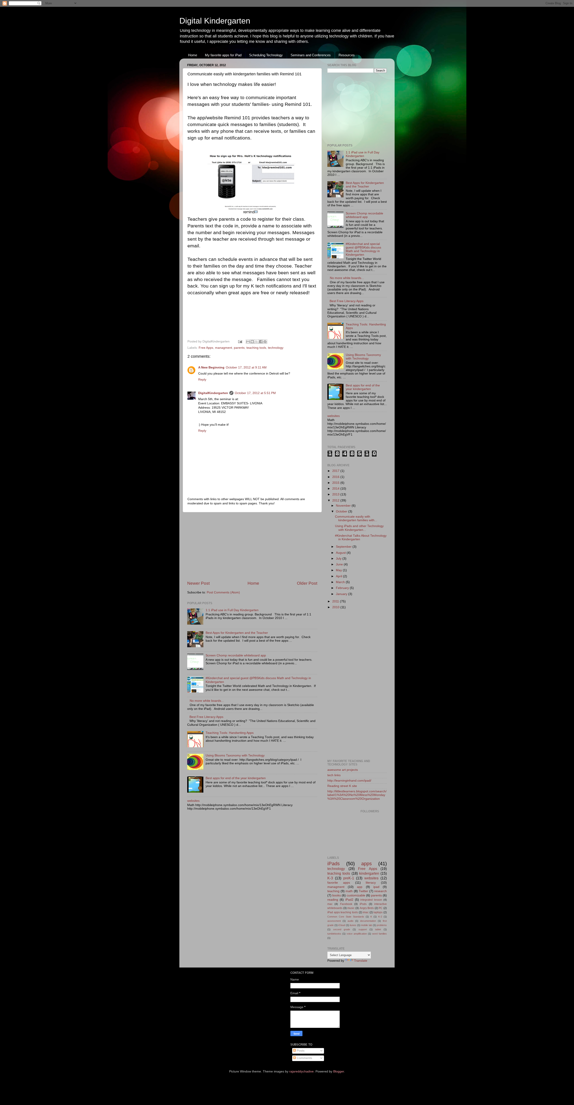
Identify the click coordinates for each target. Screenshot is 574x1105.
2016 (336, 477)
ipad (376, 887)
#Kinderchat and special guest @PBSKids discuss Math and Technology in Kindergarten (363, 249)
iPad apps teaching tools (342, 912)
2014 (336, 488)
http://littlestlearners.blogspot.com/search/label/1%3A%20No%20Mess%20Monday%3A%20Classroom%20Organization (357, 795)
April (339, 576)
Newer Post (198, 583)
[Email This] (248, 341)
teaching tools (256, 347)
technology (275, 347)
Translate (360, 960)
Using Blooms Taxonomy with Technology (235, 755)
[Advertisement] (252, 546)
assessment (334, 921)
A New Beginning (211, 367)
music (350, 908)
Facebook (346, 904)
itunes (353, 925)
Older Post (307, 583)
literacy (371, 882)
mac (330, 904)
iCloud (341, 925)
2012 (336, 500)
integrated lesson (371, 899)
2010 (336, 607)
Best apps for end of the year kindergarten (236, 778)
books (336, 895)
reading (332, 899)
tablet (378, 929)
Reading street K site (342, 786)
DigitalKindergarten (213, 393)
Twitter (363, 891)
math (349, 891)
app (359, 887)
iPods (363, 904)
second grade (341, 929)
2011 (336, 601)
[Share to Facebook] (261, 341)
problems (382, 925)
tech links (334, 775)
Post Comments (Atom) (223, 592)
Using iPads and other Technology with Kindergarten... (359, 527)
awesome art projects (342, 770)
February (343, 588)
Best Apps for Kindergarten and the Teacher (237, 632)
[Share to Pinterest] (265, 341)
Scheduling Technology (266, 55)
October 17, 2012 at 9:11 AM (246, 367)
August (341, 552)
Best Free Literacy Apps (206, 717)
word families (379, 933)
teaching (333, 891)
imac (366, 912)
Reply (202, 379)
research (380, 891)
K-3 (330, 878)
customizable (356, 895)
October (342, 511)
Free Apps (206, 347)
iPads (333, 863)
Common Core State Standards (345, 916)
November (344, 505)
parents (239, 347)
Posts (300, 1050)
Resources (347, 55)
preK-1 (348, 878)
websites (193, 800)
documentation (368, 921)
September (344, 546)
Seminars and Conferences (311, 55)
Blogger (338, 1071)
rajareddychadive (301, 1071)
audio (350, 921)
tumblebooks (334, 933)
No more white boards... (207, 700)
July (339, 558)
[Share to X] (256, 341)
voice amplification (357, 933)
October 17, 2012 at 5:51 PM (255, 393)
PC (381, 908)
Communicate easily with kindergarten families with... (356, 518)
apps (366, 863)
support (363, 929)
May (339, 570)
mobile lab (366, 925)
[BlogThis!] (252, 341)
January (342, 594)
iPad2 (349, 899)
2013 (336, 494)
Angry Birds (367, 908)
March (341, 582)
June (340, 564)
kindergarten (369, 873)
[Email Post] (240, 341)
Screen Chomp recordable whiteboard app (236, 655)
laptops (378, 912)
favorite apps (338, 882)
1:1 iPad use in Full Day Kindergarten (232, 610)
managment (223, 347)
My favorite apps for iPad (223, 55)
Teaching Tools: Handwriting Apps (230, 732)
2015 (336, 482)
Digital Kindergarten (214, 20)
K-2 (380, 916)
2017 (336, 471)
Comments (304, 1058)
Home (192, 55)
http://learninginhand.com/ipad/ (349, 780)
